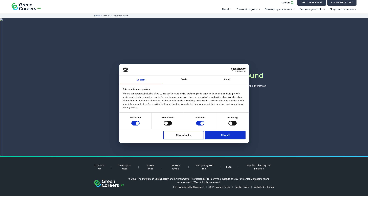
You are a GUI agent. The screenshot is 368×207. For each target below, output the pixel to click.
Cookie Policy (243, 187)
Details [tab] (184, 79)
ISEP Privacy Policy (221, 187)
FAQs (229, 167)
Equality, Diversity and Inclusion (259, 167)
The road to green (246, 9)
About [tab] (227, 79)
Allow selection (183, 135)
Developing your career (278, 9)
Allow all (225, 135)
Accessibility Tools (342, 2)
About (225, 9)
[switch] (168, 123)
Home (97, 15)
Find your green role (310, 9)
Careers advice (175, 167)
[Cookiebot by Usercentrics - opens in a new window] (233, 70)
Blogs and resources (342, 9)
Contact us (99, 167)
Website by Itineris (264, 187)
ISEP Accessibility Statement (190, 187)
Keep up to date (125, 167)
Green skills (150, 167)
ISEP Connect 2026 (311, 2)
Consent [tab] (141, 79)
